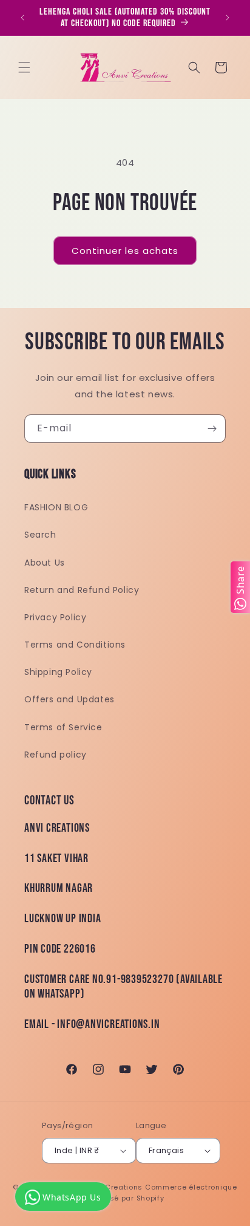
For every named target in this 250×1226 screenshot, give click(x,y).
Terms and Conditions (75, 645)
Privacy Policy (55, 617)
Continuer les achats (125, 250)
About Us (44, 562)
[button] (24, 67)
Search (40, 535)
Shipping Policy (58, 672)
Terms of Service (63, 727)
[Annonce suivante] (227, 17)
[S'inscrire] (211, 428)
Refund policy (55, 754)
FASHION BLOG (56, 507)
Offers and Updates (69, 699)
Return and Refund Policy (81, 590)
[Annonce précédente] (22, 17)
